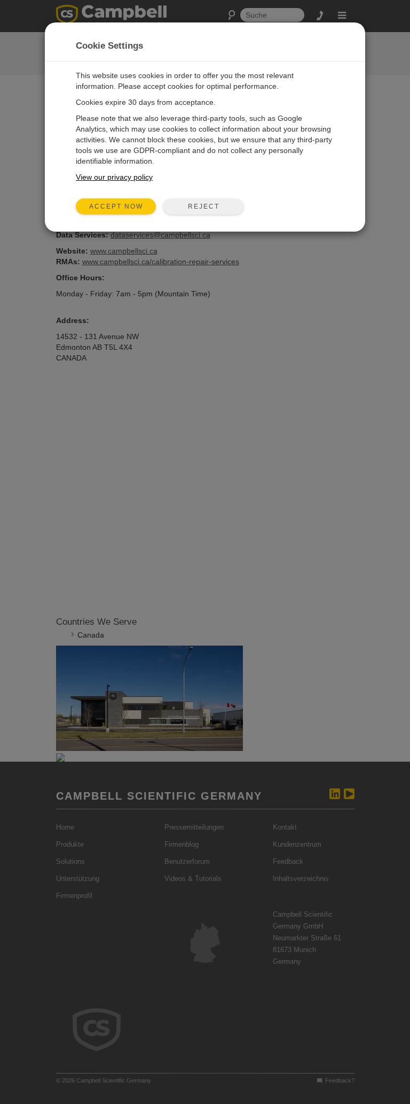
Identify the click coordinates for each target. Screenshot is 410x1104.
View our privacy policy (114, 177)
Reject (203, 206)
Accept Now (116, 206)
